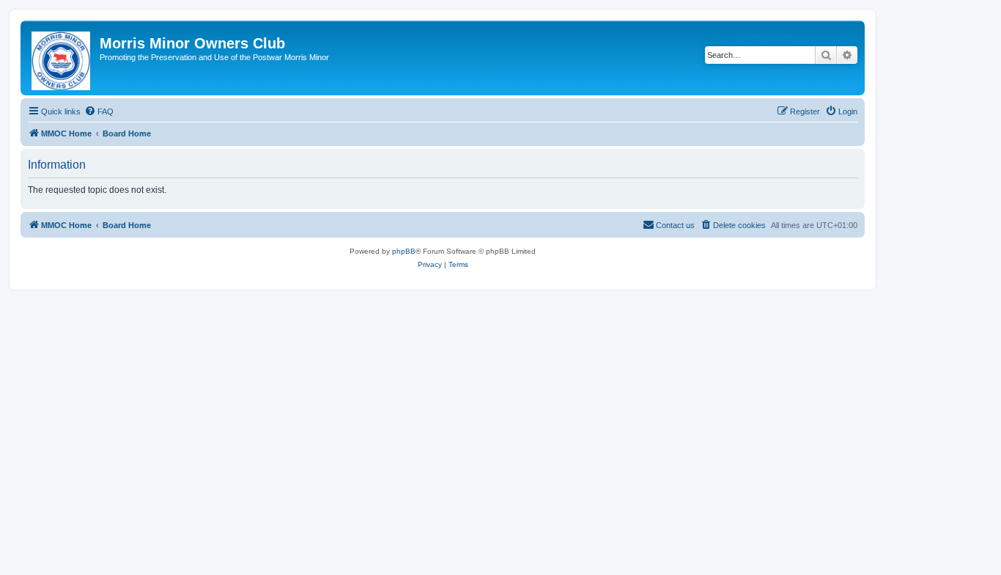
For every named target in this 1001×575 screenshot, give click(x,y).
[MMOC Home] (62, 58)
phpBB (403, 251)
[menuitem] (99, 111)
